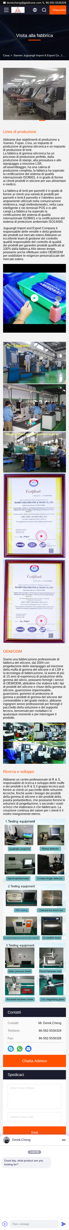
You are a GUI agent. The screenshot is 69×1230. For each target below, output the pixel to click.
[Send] (64, 1224)
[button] (27, 120)
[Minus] (63, 1140)
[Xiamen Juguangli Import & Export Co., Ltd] (19, 10)
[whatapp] (20, 1049)
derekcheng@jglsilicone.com (24, 2)
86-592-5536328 (55, 2)
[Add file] (5, 1224)
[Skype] (10, 1048)
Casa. (6, 55)
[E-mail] (28, 1048)
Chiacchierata (59, 9)
